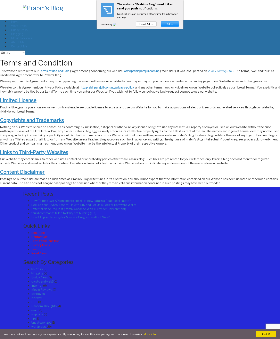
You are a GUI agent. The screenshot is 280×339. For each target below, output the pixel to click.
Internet (37, 285)
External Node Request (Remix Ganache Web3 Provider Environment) (78, 209)
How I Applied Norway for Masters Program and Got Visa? (70, 217)
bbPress (37, 269)
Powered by (107, 24)
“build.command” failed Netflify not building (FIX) (63, 213)
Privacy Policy (40, 245)
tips (33, 318)
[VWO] (117, 24)
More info (149, 334)
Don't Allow (146, 24)
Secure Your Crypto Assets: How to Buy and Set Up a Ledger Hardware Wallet (84, 205)
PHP (34, 302)
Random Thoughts (44, 306)
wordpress (38, 326)
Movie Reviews (41, 289)
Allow (170, 24)
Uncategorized (41, 322)
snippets (37, 314)
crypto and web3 (42, 281)
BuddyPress (39, 277)
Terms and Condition (45, 241)
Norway (36, 298)
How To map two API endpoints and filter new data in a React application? (81, 200)
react (35, 310)
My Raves (38, 293)
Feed (34, 249)
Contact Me (39, 237)
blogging (37, 273)
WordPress (39, 253)
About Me (38, 232)
